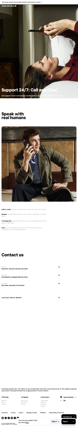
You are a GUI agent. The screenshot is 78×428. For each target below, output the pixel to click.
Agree (65, 421)
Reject (54, 421)
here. (27, 422)
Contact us (67, 417)
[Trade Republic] (9, 6)
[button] (43, 404)
